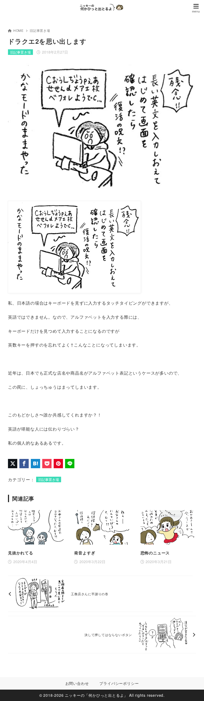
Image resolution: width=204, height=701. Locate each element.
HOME (18, 30)
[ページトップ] (193, 690)
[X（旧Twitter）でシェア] (12, 463)
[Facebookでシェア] (24, 463)
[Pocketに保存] (47, 463)
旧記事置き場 (40, 30)
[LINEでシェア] (69, 463)
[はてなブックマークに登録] (35, 463)
